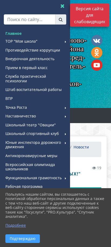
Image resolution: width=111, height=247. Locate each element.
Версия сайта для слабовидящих (89, 15)
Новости (81, 147)
